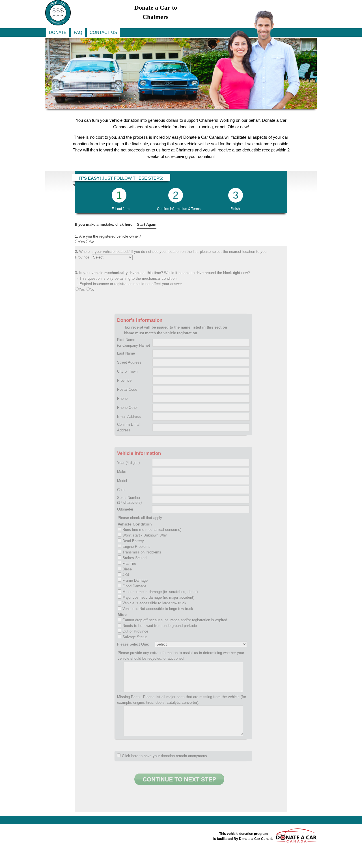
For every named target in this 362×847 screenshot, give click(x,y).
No (92, 242)
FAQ (78, 32)
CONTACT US (103, 32)
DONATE (57, 32)
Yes (82, 242)
